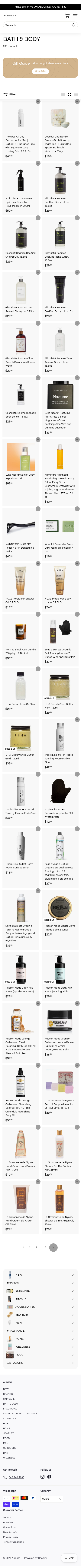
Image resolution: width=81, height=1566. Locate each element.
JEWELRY (8, 1433)
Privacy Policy (10, 1537)
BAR (5, 1453)
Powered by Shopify (35, 1558)
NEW (6, 1389)
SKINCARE (9, 1399)
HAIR (5, 1423)
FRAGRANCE (10, 1409)
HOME (6, 1428)
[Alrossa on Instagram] (42, 1477)
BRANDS (8, 1394)
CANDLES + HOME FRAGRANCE (20, 1413)
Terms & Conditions (13, 1542)
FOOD (6, 1438)
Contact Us (9, 1527)
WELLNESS (9, 1458)
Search (7, 1517)
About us (8, 1522)
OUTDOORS (9, 1448)
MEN (5, 1443)
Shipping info (10, 1532)
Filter (12, 94)
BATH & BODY (10, 1404)
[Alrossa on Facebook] (49, 1477)
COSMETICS (9, 1418)
